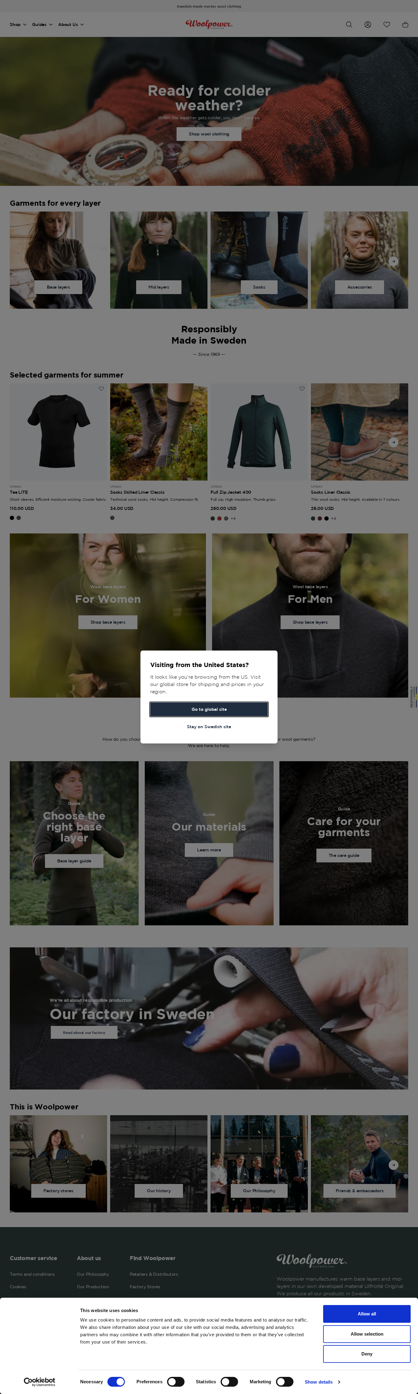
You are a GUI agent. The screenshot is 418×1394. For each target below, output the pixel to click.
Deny (366, 1353)
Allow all (367, 1313)
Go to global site (209, 709)
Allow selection (367, 1334)
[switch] (176, 1382)
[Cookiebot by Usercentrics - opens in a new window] (39, 1382)
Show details (319, 1382)
